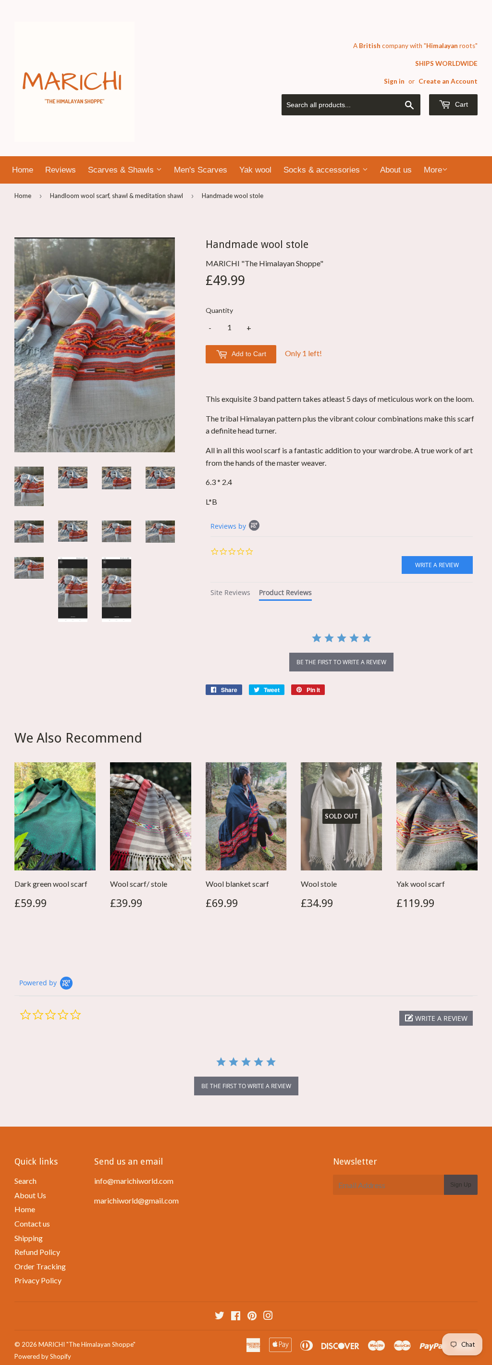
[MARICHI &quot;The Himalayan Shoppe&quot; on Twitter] (219, 1316)
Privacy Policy (38, 1280)
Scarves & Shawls (122, 169)
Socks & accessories (322, 169)
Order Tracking (40, 1266)
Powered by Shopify (42, 1356)
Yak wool (255, 169)
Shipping (28, 1237)
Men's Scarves (200, 169)
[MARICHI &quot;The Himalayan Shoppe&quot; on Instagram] (268, 1316)
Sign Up (460, 1184)
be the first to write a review (341, 662)
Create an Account (448, 81)
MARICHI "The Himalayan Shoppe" (86, 1344)
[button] (436, 1018)
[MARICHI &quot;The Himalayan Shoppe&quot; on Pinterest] (252, 1316)
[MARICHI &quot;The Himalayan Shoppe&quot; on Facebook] (236, 1316)
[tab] (230, 593)
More (433, 169)
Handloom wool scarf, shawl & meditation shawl (116, 195)
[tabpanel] (341, 653)
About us (396, 169)
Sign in (394, 81)
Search (25, 1180)
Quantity (219, 310)
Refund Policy (37, 1251)
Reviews (60, 169)
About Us (30, 1195)
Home (22, 169)
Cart (460, 104)
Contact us (32, 1223)
